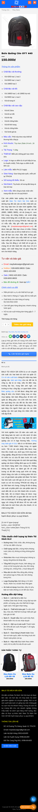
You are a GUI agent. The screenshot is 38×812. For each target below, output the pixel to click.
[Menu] (3, 2)
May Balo (16, 10)
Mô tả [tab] (3, 362)
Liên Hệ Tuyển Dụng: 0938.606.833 (16, 737)
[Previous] (1, 668)
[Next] (37, 668)
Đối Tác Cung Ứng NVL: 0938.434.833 (18, 740)
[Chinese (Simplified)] (25, 6)
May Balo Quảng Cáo (21, 332)
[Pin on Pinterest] (25, 336)
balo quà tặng (16, 380)
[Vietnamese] (12, 6)
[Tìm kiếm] (29, 2)
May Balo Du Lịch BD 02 (28, 675)
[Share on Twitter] (17, 336)
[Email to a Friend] (21, 336)
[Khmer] (17, 6)
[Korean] (23, 6)
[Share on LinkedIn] (28, 336)
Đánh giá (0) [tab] (5, 366)
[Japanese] (20, 6)
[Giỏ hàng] (34, 2)
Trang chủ (5, 10)
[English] (15, 6)
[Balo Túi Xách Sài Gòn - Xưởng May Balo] (16, 2)
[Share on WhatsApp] (10, 336)
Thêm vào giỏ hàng (22, 324)
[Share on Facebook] (14, 336)
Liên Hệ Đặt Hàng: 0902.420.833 (16, 733)
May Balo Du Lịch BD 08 (10, 675)
